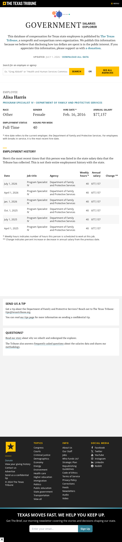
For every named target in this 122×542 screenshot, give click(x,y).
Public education (42, 488)
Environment (40, 469)
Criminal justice (42, 454)
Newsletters (68, 491)
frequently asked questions (49, 343)
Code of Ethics (70, 472)
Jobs (64, 454)
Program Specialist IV (18, 102)
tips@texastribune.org (18, 312)
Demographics (41, 458)
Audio (65, 494)
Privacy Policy (69, 480)
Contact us (10, 467)
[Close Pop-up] (2, 540)
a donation (93, 48)
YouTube (99, 454)
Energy (37, 465)
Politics (37, 484)
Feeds (65, 487)
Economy (38, 462)
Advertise (10, 471)
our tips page (27, 317)
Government (53, 25)
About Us (67, 447)
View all (38, 499)
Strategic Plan (69, 462)
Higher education (43, 476)
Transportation (41, 495)
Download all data (75, 56)
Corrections (68, 483)
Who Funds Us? (70, 458)
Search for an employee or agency (19, 65)
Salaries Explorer (89, 25)
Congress (39, 447)
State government (43, 491)
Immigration (40, 480)
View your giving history (17, 464)
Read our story (13, 338)
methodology (13, 346)
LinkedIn (99, 462)
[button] (61, 525)
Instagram (100, 458)
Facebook (100, 447)
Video (65, 498)
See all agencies (107, 71)
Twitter (98, 451)
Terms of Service (71, 476)
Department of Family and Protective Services (69, 102)
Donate (9, 460)
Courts (37, 451)
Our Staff (67, 451)
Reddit (98, 465)
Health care (40, 473)
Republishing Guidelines (69, 467)
